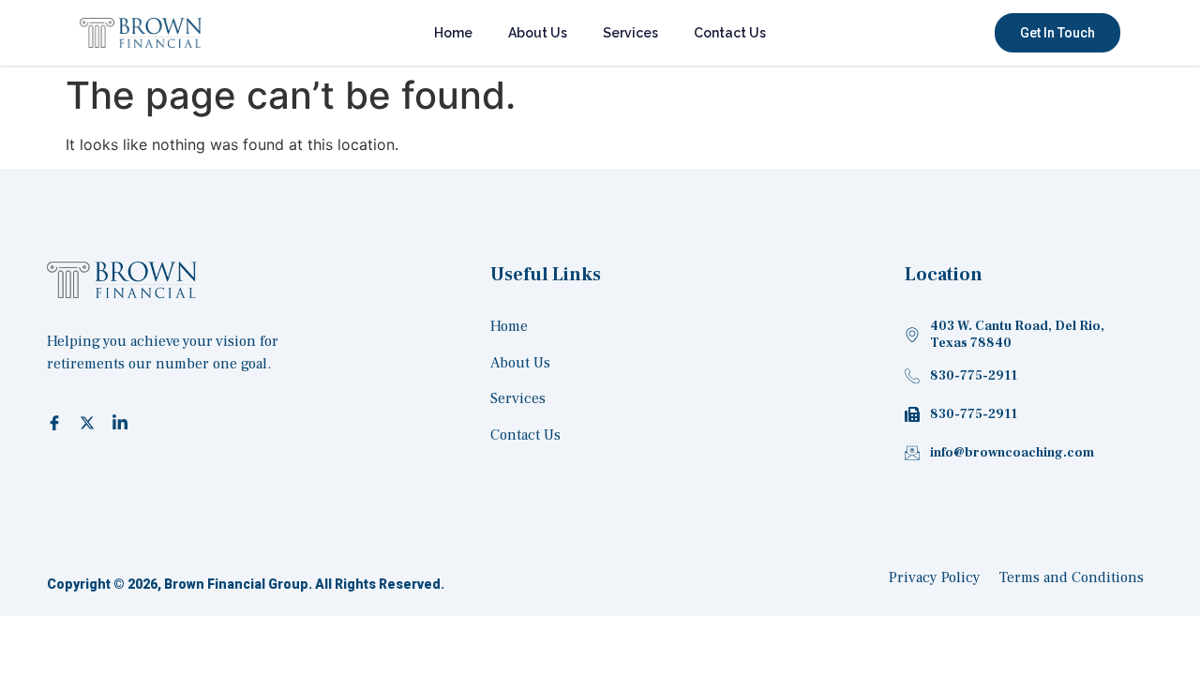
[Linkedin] (122, 422)
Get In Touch (1057, 32)
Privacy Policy (935, 577)
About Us (537, 32)
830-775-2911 (973, 376)
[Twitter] (90, 422)
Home (453, 32)
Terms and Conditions (1071, 577)
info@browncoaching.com (1012, 452)
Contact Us (730, 32)
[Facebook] (57, 422)
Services (630, 32)
